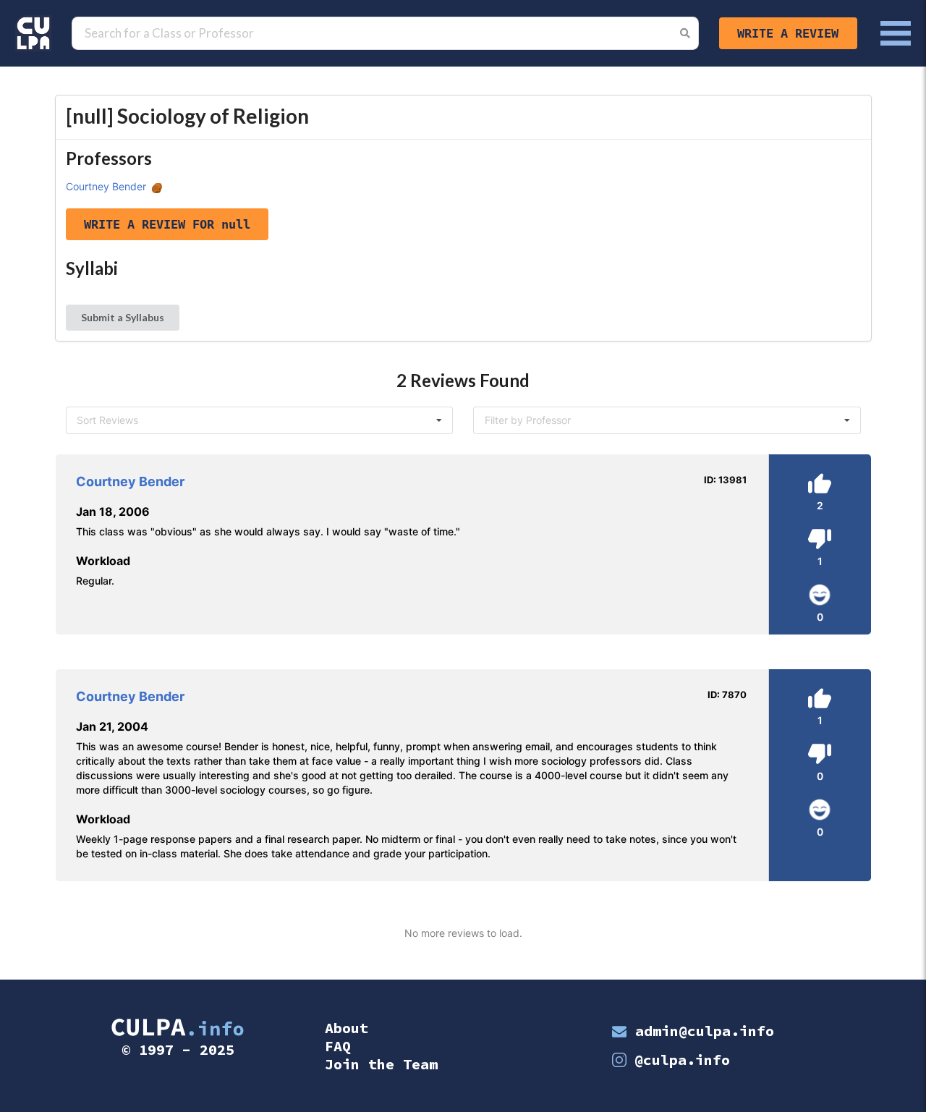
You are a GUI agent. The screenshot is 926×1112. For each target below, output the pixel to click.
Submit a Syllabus (122, 317)
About (346, 1028)
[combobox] (667, 420)
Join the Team (381, 1064)
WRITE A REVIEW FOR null (167, 224)
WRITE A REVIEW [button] (787, 33)
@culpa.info (682, 1060)
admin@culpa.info (704, 1031)
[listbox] (260, 420)
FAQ (338, 1046)
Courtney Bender (106, 186)
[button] (33, 33)
